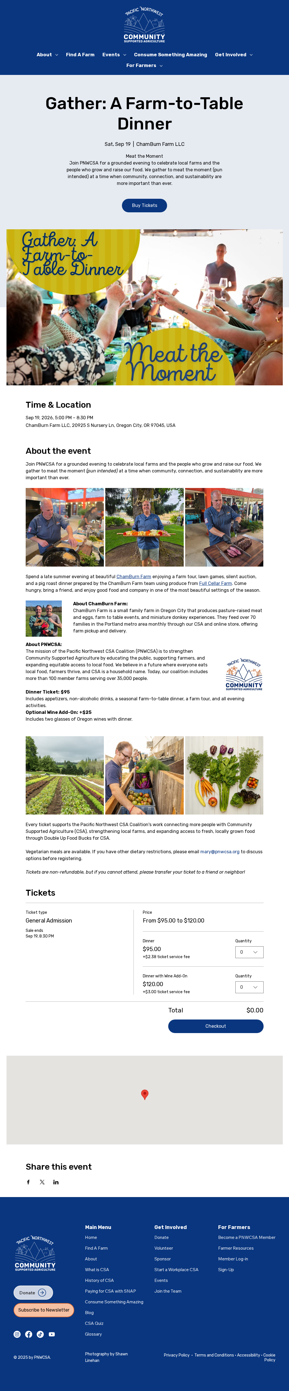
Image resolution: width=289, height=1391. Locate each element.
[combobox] (249, 952)
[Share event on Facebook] (28, 1182)
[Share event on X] (42, 1182)
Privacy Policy (177, 1355)
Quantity (243, 941)
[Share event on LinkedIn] (56, 1182)
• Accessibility (248, 1355)
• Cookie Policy (268, 1357)
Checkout (215, 1026)
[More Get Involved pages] (251, 54)
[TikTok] (40, 1334)
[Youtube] (51, 1334)
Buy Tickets (144, 205)
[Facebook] (28, 1334)
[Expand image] (65, 527)
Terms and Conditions (214, 1355)
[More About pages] (56, 54)
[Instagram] (17, 1334)
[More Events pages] (124, 54)
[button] (233, 1259)
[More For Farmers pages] (161, 65)
